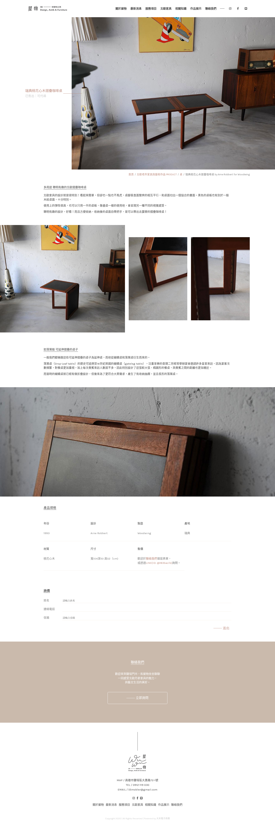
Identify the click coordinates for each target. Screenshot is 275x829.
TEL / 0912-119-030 (137, 785)
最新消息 (136, 8)
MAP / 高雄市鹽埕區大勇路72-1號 (137, 780)
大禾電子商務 (163, 818)
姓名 (46, 600)
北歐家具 (166, 8)
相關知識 (181, 8)
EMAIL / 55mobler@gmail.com (137, 789)
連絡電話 (49, 609)
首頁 (131, 174)
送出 (226, 628)
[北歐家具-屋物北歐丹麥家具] (47, 8)
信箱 (46, 617)
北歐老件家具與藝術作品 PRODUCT (157, 174)
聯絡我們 (210, 8)
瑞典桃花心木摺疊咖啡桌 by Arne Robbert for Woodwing (217, 174)
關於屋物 (121, 8)
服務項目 (151, 8)
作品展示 (195, 8)
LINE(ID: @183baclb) (159, 563)
